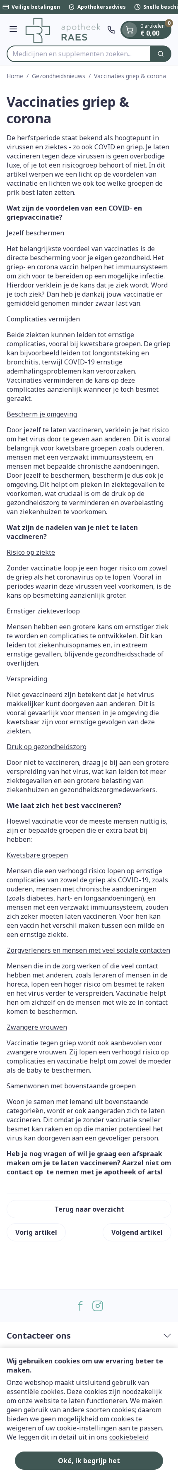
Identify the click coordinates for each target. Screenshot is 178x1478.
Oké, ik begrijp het (89, 1460)
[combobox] (79, 54)
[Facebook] (80, 1306)
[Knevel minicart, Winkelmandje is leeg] (129, 29)
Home (15, 76)
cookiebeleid (129, 1437)
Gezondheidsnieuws (58, 76)
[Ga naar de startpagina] (63, 29)
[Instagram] (97, 1306)
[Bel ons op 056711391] (111, 30)
